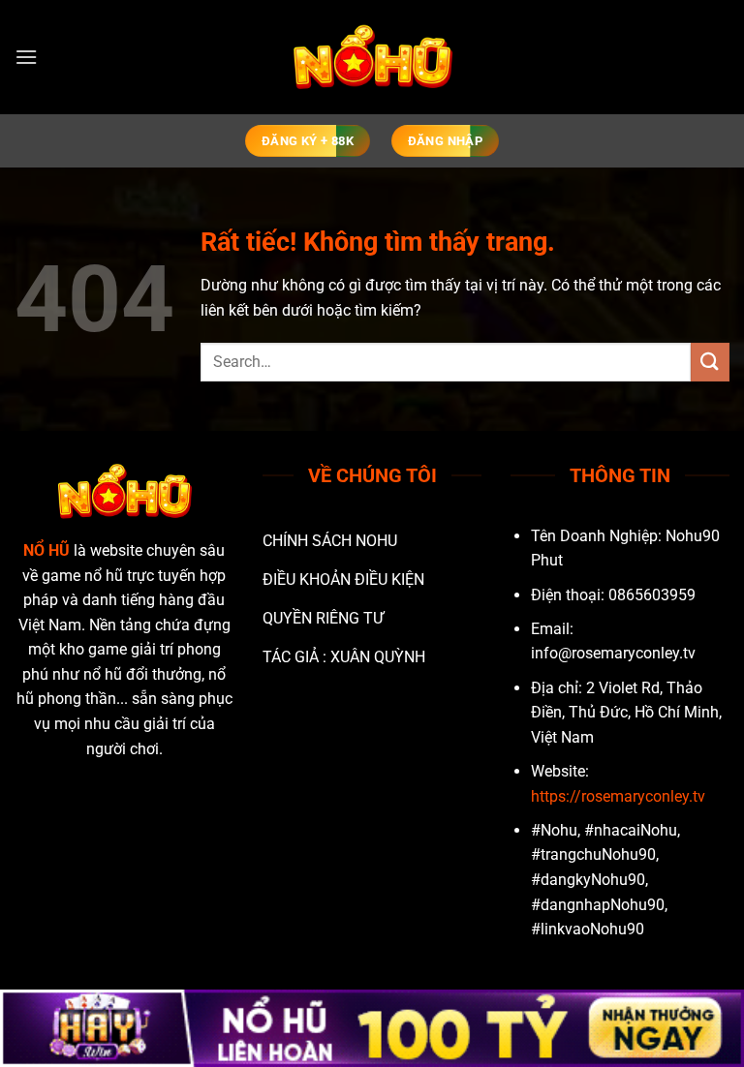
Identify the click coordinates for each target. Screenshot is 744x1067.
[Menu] (26, 56)
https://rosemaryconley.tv (618, 796)
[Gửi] (710, 362)
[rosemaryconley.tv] (372, 57)
